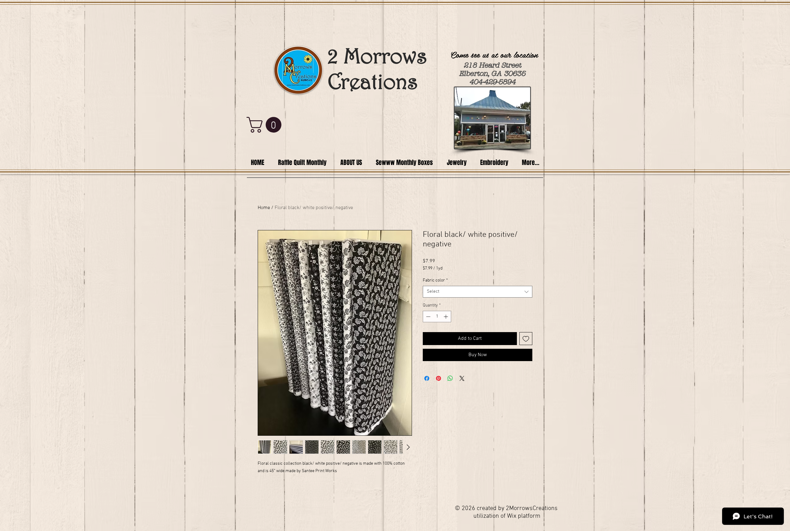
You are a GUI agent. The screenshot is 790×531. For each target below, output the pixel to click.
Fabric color (435, 280)
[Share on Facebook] (426, 378)
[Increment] (446, 316)
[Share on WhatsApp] (450, 378)
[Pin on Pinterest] (438, 378)
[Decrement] (427, 316)
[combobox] (477, 292)
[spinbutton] (437, 316)
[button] (266, 125)
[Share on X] (462, 378)
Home (264, 208)
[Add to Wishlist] (525, 338)
